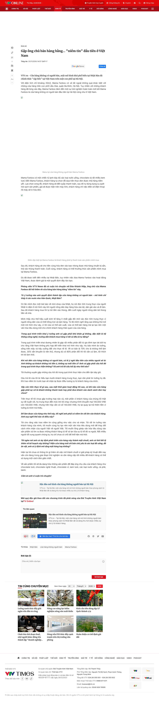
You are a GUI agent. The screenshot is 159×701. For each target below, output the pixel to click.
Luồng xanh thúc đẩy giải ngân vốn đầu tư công (29, 610)
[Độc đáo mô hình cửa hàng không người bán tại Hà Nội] (35, 520)
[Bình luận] (12, 57)
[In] (12, 66)
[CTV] (135, 678)
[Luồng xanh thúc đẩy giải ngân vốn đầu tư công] (31, 598)
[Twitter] (98, 536)
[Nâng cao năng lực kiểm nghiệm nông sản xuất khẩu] (60, 598)
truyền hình (70, 9)
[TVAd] (148, 671)
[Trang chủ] (6, 8)
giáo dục (124, 9)
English (128, 3)
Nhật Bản (33, 547)
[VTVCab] (148, 678)
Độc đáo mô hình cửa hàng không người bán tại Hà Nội (66, 484)
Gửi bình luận (99, 577)
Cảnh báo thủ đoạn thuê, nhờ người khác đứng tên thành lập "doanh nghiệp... (30, 637)
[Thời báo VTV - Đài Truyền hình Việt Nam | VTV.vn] (14, 3)
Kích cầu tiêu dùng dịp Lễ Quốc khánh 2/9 (88, 610)
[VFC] (135, 671)
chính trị (15, 9)
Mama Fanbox (71, 547)
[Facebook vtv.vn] (135, 3)
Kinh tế (24, 46)
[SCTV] (135, 685)
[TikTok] (31, 678)
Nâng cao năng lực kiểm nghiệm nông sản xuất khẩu (60, 610)
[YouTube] (27, 678)
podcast (144, 9)
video (134, 9)
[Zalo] (93, 536)
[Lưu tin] (12, 70)
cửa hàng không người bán (51, 547)
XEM (99, 586)
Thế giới (48, 9)
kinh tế (58, 9)
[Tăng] (12, 75)
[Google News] (78, 66)
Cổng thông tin (114, 3)
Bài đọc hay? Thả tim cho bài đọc (55, 536)
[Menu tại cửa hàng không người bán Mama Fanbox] (63, 133)
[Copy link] (12, 53)
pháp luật (36, 9)
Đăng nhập (150, 3)
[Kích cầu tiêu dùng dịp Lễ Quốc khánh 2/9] (89, 598)
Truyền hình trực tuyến (95, 3)
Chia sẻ (102, 66)
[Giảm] (12, 82)
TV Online (28, 501)
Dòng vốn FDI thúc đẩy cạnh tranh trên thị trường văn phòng (60, 637)
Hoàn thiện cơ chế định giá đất (88, 635)
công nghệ (112, 9)
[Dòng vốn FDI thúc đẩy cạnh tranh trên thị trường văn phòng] (60, 624)
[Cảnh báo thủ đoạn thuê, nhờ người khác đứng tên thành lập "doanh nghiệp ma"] (31, 624)
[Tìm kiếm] (140, 3)
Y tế (90, 9)
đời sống (100, 9)
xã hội (25, 9)
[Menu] (152, 8)
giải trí (82, 9)
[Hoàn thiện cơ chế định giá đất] (89, 624)
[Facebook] (12, 48)
